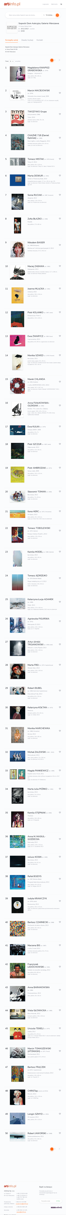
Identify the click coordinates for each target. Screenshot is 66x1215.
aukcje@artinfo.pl (21, 1212)
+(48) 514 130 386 (21, 1202)
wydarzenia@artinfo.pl (22, 1204)
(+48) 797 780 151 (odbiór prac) (22, 1198)
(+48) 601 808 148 (22, 1207)
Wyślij (58, 1201)
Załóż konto (54, 4)
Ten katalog (49, 15)
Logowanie (45, 4)
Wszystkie (17, 61)
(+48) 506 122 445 (22, 1210)
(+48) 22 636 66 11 (22, 1195)
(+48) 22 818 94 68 (22, 1193)
